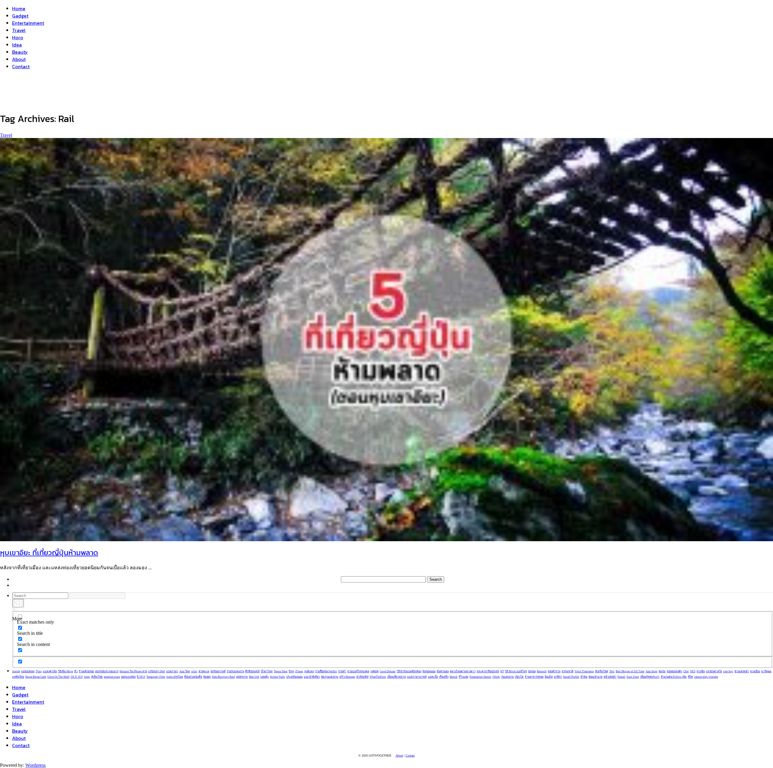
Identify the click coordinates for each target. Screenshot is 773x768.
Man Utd (254, 676)
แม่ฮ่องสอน (27, 671)
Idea (17, 44)
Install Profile (571, 676)
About (19, 59)
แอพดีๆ (264, 676)
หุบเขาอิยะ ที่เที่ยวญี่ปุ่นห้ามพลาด (49, 552)
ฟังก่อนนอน (428, 671)
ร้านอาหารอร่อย (534, 676)
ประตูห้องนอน (294, 676)
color (194, 671)
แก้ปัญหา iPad (156, 671)
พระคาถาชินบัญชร (488, 671)
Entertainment (28, 23)
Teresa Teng (280, 671)
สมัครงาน (242, 676)
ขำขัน (583, 676)
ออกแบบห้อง (128, 676)
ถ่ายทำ (342, 671)
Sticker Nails (277, 676)
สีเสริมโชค (601, 671)
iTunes (299, 671)
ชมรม (662, 671)
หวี (502, 671)
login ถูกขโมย (174, 676)
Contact (21, 66)
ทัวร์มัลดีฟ (362, 676)
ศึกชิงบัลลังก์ (252, 671)
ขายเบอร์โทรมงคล (358, 671)
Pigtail (621, 676)
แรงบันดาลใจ (714, 671)
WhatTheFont (378, 676)
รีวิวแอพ (463, 676)
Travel (19, 30)
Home (18, 8)
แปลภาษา (172, 671)
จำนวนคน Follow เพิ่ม (674, 676)
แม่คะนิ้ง (433, 676)
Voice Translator (584, 671)
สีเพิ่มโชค (97, 676)
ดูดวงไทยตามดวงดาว (463, 671)
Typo (39, 671)
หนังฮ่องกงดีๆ (674, 671)
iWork (496, 676)
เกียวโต (519, 676)
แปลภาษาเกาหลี (417, 676)
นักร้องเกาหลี (218, 671)
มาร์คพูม (766, 671)
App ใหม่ (184, 671)
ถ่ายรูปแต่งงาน (235, 671)
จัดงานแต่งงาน (329, 676)
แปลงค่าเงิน (50, 671)
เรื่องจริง (443, 676)
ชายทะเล (203, 671)
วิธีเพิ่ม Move (65, 671)
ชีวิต (690, 676)
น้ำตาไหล (267, 671)
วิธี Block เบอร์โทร (516, 671)
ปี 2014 (141, 676)
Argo (87, 676)
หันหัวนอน (443, 671)
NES (692, 671)
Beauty (20, 52)
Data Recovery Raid (223, 676)
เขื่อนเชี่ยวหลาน (396, 676)
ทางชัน (701, 671)
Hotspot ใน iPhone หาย (133, 671)
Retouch (542, 671)
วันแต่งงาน (507, 676)
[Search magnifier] (18, 603)
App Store (651, 671)
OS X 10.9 (77, 676)
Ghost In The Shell (58, 676)
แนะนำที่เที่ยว (312, 676)
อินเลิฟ (549, 676)
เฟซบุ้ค (374, 671)
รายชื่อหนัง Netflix (326, 671)
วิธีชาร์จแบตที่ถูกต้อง (409, 671)
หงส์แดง (309, 671)
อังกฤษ (532, 671)
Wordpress (35, 765)
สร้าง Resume (347, 676)
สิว (76, 671)
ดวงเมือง (755, 671)
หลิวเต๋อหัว (610, 676)
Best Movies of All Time (630, 671)
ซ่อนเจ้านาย (595, 676)
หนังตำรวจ (554, 671)
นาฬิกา (558, 676)
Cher (686, 671)
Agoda (16, 671)
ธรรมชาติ (567, 671)
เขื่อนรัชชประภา (649, 676)
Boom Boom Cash (35, 676)
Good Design (388, 671)
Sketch (453, 676)
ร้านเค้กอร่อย (86, 671)
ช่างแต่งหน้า (741, 671)
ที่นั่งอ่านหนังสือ (193, 676)
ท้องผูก (207, 676)
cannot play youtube (706, 676)
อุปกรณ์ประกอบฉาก (106, 671)
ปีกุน (291, 671)
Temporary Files (155, 676)
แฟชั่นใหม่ (18, 676)
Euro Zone (633, 676)
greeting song (112, 676)
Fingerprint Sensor (480, 676)
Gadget (20, 15)
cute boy (728, 671)
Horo (17, 37)
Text (611, 671)
